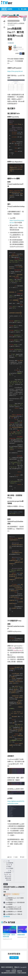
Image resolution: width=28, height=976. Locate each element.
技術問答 (9, 9)
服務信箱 (19, 971)
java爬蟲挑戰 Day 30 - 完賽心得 (14, 914)
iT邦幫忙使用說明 (21, 972)
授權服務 (13, 971)
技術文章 (4, 9)
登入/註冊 (23, 9)
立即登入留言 (14, 957)
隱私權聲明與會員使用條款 (8, 972)
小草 (15, 45)
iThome (14, 969)
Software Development (13, 20)
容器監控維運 (21, 934)
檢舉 (23, 857)
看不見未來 (18, 47)
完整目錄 (7, 916)
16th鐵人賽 (10, 43)
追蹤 (16, 857)
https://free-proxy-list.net (15, 71)
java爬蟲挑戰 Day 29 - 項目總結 (14, 911)
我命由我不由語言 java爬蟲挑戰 (16, 23)
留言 (10, 857)
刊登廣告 (8, 971)
